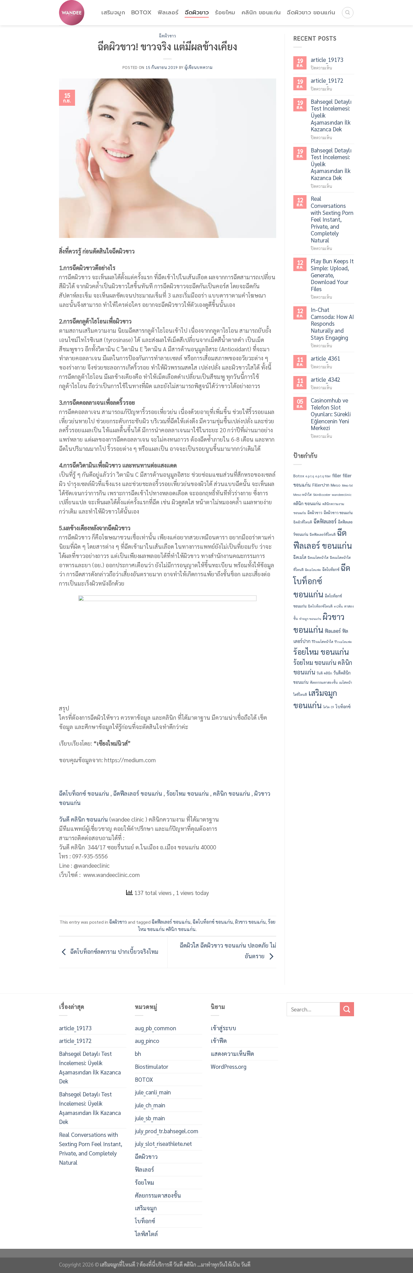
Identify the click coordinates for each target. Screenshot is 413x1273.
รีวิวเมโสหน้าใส (322, 641)
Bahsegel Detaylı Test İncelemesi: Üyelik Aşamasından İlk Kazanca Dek (331, 115)
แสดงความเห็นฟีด (232, 1053)
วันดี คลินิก (324, 673)
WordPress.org (228, 1066)
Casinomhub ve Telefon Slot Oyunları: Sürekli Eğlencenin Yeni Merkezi (331, 414)
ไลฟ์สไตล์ (146, 1234)
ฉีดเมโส (299, 557)
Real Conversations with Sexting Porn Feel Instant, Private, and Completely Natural (332, 219)
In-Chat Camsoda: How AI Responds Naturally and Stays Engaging (332, 323)
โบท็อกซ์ (343, 706)
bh (138, 1053)
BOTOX (141, 12)
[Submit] (347, 1009)
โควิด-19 (328, 707)
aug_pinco (147, 1040)
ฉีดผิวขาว (197, 12)
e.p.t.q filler (323, 476)
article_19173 (327, 59)
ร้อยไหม (225, 12)
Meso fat (347, 485)
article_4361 (325, 358)
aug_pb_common (155, 1028)
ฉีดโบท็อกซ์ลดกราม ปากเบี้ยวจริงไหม (113, 951)
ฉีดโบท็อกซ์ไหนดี (320, 606)
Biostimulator (151, 1066)
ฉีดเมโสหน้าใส (318, 557)
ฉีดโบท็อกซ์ (330, 569)
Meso (336, 484)
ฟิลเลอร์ (168, 12)
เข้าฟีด (219, 1040)
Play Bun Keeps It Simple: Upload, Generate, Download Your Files (332, 275)
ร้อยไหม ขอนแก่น (187, 793)
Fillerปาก (320, 485)
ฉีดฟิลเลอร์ (325, 521)
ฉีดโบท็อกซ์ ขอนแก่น (84, 793)
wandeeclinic (341, 494)
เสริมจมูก (113, 12)
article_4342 (325, 379)
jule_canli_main (153, 1092)
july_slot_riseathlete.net (163, 1143)
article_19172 (327, 80)
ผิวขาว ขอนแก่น (250, 922)
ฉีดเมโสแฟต (313, 570)
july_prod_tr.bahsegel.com (166, 1131)
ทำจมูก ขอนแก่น (310, 618)
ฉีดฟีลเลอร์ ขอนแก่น (137, 793)
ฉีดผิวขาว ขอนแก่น (311, 12)
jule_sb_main (150, 1118)
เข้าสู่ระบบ (223, 1028)
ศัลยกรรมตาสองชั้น (324, 682)
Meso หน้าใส (302, 494)
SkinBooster (321, 494)
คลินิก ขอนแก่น (261, 12)
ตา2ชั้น (338, 606)
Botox (298, 475)
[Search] (347, 13)
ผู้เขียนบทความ (199, 67)
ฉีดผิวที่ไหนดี (302, 522)
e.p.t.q (310, 476)
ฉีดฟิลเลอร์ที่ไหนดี (323, 534)
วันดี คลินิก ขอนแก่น (83, 819)
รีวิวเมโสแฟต (343, 642)
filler (336, 475)
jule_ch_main (150, 1105)
